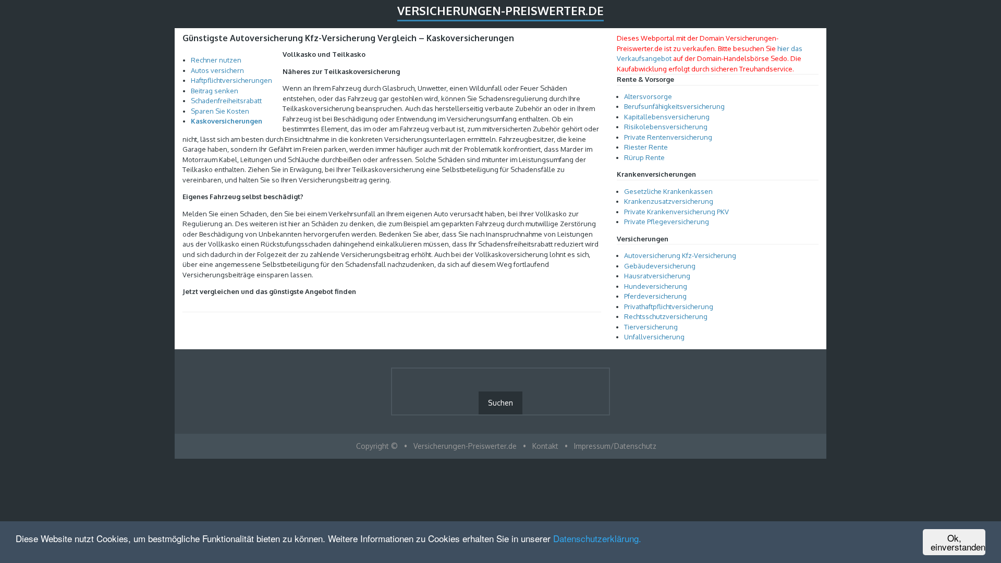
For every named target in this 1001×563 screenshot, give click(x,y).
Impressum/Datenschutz (615, 446)
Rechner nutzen (216, 60)
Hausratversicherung (657, 276)
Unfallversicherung (654, 337)
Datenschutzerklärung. (597, 538)
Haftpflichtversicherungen (231, 80)
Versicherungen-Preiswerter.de (500, 10)
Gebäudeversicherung (659, 266)
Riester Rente (646, 147)
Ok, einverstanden (958, 542)
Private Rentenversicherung (668, 137)
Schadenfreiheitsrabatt (226, 100)
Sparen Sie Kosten (220, 111)
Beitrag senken (214, 91)
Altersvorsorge (648, 96)
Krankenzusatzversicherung (668, 201)
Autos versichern (217, 70)
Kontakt (545, 446)
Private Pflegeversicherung (666, 221)
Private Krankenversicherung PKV (676, 211)
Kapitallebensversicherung (667, 117)
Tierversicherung (651, 327)
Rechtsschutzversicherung (665, 316)
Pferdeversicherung (655, 296)
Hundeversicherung (655, 286)
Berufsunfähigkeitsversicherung (674, 106)
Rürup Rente (644, 157)
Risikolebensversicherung (665, 127)
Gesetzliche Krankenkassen (668, 191)
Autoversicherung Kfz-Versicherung (680, 255)
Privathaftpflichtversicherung (668, 306)
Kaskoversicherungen (226, 121)
